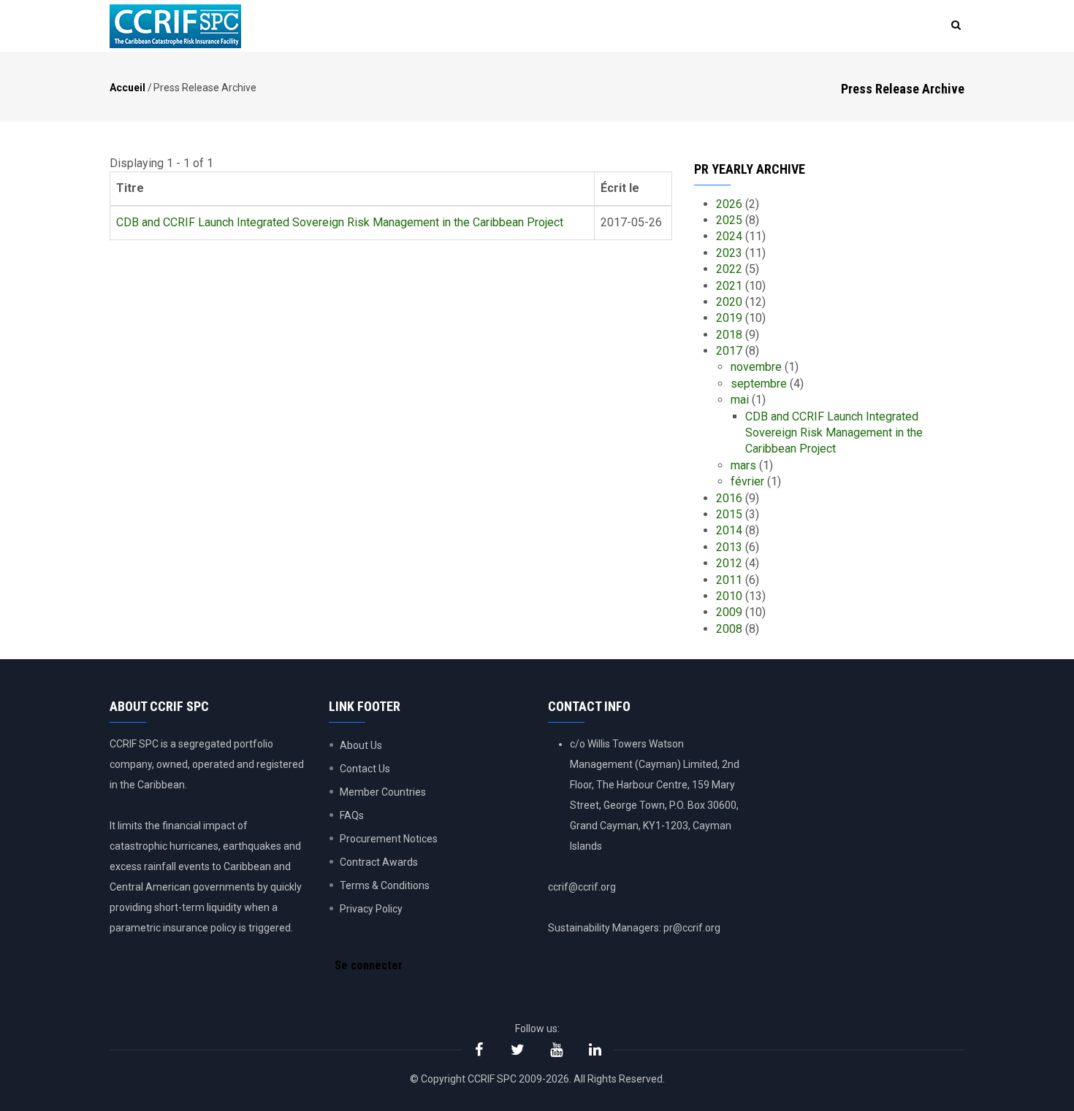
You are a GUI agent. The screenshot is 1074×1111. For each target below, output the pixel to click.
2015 (729, 514)
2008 (729, 629)
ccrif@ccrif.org (582, 887)
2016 (729, 498)
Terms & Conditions (385, 885)
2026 (729, 204)
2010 (729, 596)
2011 (729, 580)
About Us (361, 745)
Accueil (127, 87)
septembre (759, 384)
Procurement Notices (389, 839)
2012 (729, 563)
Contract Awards (379, 862)
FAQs (352, 815)
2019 (729, 318)
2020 (729, 302)
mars (743, 465)
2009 (729, 612)
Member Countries (383, 792)
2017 (729, 351)
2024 (729, 236)
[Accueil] (175, 26)
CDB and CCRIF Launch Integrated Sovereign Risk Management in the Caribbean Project (339, 222)
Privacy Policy (371, 909)
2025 (729, 220)
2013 (729, 547)
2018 (729, 335)
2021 (729, 286)
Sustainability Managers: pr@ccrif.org (634, 928)
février (747, 481)
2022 (729, 269)
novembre (756, 367)
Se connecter (369, 965)
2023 (729, 253)
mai (740, 400)
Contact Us (365, 768)
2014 (729, 530)
